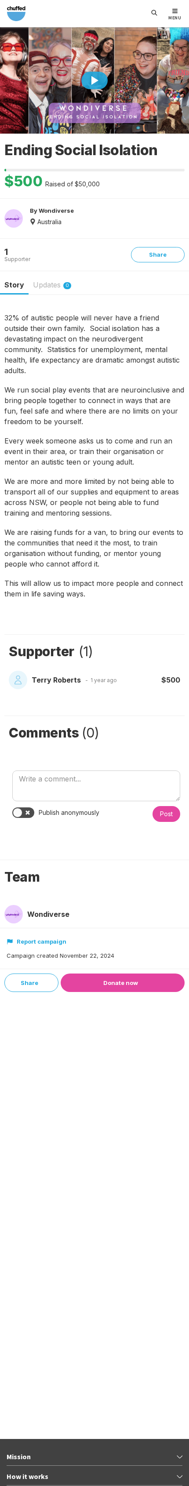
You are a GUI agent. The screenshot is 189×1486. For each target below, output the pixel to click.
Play (94, 80)
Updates (51, 284)
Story (14, 284)
